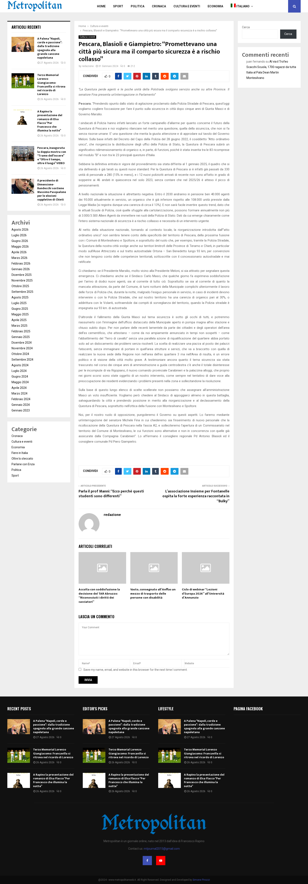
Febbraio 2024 (21, 399)
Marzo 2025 (19, 325)
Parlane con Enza (23, 464)
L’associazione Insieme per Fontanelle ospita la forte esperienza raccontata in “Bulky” (195, 496)
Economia (215, 6)
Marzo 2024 (19, 393)
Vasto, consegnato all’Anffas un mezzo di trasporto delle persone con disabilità (153, 593)
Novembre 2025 (22, 280)
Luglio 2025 (19, 303)
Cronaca (159, 6)
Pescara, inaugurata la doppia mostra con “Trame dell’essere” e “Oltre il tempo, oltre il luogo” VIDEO (51, 155)
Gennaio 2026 (21, 269)
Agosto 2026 (20, 229)
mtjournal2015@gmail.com (162, 848)
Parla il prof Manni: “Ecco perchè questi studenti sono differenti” (111, 494)
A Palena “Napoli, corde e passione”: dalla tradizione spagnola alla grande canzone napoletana (49, 48)
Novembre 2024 (22, 348)
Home (101, 6)
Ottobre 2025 (20, 286)
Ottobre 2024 (20, 354)
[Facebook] (147, 860)
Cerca (246, 27)
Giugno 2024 (20, 376)
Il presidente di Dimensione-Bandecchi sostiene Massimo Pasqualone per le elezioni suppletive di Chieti (51, 190)
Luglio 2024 (19, 371)
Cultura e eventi (87, 37)
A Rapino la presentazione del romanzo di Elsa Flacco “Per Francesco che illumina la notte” (49, 121)
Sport (118, 6)
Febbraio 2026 (21, 263)
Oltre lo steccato (22, 458)
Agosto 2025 (20, 297)
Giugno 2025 (20, 308)
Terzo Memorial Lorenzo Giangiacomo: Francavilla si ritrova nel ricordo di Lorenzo (51, 84)
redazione (88, 66)
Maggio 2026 (20, 246)
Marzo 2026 (19, 258)
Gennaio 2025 (21, 337)
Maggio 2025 (20, 314)
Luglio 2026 (19, 235)
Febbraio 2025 (21, 331)
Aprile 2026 (19, 252)
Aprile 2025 (19, 320)
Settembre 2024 (22, 359)
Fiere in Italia (20, 453)
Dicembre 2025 (22, 274)
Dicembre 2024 (22, 342)
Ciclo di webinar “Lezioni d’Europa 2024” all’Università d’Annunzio (203, 593)
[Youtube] (160, 860)
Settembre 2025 (22, 291)
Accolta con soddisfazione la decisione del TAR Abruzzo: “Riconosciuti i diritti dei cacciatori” (99, 595)
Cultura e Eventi (186, 6)
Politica (137, 6)
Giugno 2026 (20, 241)
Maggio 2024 (20, 382)
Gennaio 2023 (21, 410)
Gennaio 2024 (21, 404)
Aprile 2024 (19, 387)
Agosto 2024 (20, 365)
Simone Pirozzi (201, 879)
